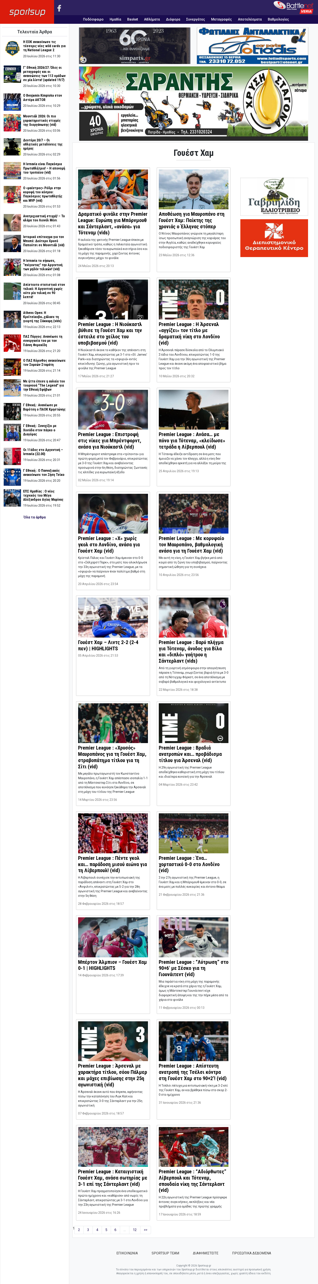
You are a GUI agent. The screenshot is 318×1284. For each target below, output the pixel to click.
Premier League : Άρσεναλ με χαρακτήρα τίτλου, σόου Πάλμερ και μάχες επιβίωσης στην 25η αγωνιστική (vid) (112, 1075)
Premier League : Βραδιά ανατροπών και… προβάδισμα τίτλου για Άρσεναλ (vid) (190, 754)
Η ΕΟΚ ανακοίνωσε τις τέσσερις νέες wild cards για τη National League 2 (44, 46)
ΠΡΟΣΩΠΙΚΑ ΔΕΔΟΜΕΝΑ (251, 1253)
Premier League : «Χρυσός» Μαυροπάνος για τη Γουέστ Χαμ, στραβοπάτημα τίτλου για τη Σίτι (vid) (112, 757)
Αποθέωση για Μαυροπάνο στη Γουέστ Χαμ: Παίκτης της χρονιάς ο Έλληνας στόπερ (192, 220)
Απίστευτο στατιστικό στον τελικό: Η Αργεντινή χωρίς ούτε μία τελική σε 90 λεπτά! (44, 291)
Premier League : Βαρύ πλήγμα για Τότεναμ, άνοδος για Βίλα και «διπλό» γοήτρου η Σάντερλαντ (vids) (191, 651)
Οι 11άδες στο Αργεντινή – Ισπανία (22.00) (43, 452)
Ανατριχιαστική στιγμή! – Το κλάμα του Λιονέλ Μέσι (44, 218)
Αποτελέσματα (250, 19)
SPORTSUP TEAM (165, 1253)
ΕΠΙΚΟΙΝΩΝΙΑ (127, 1253)
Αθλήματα (152, 19)
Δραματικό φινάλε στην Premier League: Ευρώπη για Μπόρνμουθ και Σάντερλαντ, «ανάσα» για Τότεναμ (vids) (113, 223)
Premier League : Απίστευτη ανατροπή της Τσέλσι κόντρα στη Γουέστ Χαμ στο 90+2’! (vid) (193, 1072)
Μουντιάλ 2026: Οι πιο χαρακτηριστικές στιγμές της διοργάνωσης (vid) (42, 120)
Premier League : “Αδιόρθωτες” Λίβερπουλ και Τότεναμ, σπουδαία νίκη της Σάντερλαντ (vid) (192, 1181)
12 (135, 1230)
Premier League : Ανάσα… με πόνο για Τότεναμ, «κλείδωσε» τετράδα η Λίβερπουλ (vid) (192, 440)
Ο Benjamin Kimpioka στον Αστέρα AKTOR (42, 97)
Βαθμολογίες (278, 19)
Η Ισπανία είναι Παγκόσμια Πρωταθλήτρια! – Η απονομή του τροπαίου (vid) (44, 168)
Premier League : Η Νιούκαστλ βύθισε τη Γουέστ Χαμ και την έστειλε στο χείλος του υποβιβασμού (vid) (110, 333)
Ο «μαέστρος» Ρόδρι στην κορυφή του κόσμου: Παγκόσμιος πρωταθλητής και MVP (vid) (42, 194)
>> (145, 1230)
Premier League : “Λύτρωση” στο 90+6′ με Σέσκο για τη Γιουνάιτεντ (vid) (193, 968)
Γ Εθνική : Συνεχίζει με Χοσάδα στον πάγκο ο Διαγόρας (39, 430)
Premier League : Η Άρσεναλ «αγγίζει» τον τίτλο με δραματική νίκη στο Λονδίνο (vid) (189, 333)
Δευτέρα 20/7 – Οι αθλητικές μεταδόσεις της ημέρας (43, 144)
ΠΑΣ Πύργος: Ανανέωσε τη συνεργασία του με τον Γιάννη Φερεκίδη (42, 340)
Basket (132, 19)
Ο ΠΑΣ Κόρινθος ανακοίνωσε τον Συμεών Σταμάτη (44, 362)
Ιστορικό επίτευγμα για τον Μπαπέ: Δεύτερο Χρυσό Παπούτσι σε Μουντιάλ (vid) (43, 241)
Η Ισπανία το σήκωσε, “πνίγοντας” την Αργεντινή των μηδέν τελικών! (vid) (43, 265)
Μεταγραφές (221, 19)
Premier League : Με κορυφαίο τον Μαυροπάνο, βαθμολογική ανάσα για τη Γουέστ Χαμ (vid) (191, 544)
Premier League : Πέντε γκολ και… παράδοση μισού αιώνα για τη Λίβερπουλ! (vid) (112, 864)
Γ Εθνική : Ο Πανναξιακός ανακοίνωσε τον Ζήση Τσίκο (43, 473)
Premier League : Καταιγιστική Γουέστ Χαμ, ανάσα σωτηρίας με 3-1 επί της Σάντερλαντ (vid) (112, 1178)
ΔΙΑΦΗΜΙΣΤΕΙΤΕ (205, 1253)
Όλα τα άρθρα (35, 517)
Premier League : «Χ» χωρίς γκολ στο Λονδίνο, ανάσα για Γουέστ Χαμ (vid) (109, 544)
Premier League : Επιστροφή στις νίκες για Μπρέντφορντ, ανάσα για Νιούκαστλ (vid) (109, 440)
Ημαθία (115, 19)
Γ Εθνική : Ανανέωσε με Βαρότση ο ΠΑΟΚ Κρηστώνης (44, 407)
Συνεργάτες (195, 19)
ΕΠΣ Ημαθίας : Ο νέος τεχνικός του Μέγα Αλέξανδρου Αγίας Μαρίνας (43, 495)
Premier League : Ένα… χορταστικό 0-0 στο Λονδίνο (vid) (189, 864)
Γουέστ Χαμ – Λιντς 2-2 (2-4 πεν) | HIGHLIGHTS (108, 645)
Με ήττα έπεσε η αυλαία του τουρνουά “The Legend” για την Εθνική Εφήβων (44, 385)
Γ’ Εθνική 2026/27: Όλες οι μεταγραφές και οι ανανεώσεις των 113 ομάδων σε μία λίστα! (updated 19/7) (44, 74)
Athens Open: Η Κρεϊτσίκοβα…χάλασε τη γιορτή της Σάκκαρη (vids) (42, 317)
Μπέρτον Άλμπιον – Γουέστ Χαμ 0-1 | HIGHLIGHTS (112, 965)
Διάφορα (173, 19)
